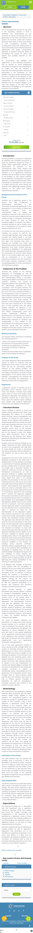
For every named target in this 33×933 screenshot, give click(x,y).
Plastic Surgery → (23, 863)
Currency (6, 132)
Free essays (7, 15)
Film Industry (9, 877)
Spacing (5, 115)
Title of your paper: (8, 97)
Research (15, 15)
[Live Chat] (28, 918)
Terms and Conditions (9, 921)
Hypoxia (7, 875)
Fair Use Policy (18, 923)
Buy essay (12, 17)
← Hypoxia (5, 863)
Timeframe (6, 127)
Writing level (6, 121)
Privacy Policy (21, 921)
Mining (7, 873)
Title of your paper (8, 109)
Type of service (7, 103)
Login (10, 7)
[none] (30, 2)
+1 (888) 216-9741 (11, 1)
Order (23, 7)
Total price (16, 140)
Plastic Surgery (9, 871)
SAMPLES (8, 916)
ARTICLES (25, 916)
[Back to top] (28, 913)
